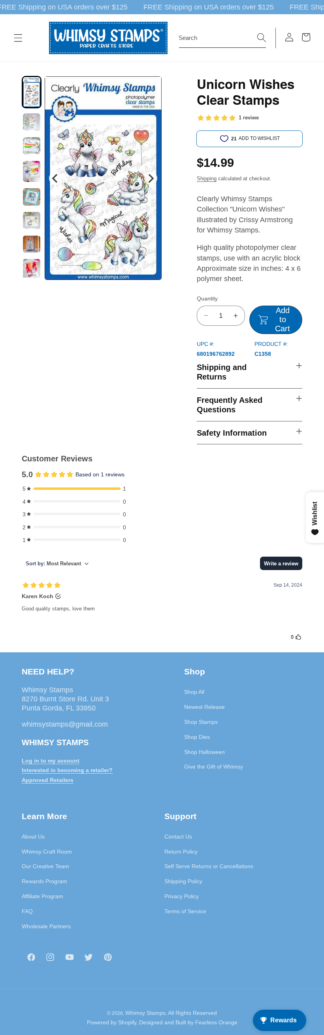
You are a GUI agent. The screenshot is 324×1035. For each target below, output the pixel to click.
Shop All (194, 692)
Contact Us (178, 836)
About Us (33, 836)
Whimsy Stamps (145, 1013)
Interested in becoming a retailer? (67, 770)
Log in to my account (50, 760)
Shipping (207, 178)
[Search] (261, 37)
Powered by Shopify (112, 1022)
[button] (18, 37)
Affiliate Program (42, 896)
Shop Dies (197, 737)
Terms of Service (185, 911)
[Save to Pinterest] (151, 87)
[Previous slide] (55, 178)
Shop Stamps (201, 722)
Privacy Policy (181, 896)
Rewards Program (44, 881)
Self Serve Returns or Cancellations (208, 866)
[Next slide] (150, 178)
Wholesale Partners (46, 926)
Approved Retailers (47, 780)
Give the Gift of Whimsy (213, 766)
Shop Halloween (204, 752)
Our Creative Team (45, 866)
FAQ (27, 911)
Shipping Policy (183, 881)
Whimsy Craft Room (47, 851)
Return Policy (181, 851)
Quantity (207, 298)
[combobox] (222, 38)
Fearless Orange (216, 1022)
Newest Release (204, 707)
